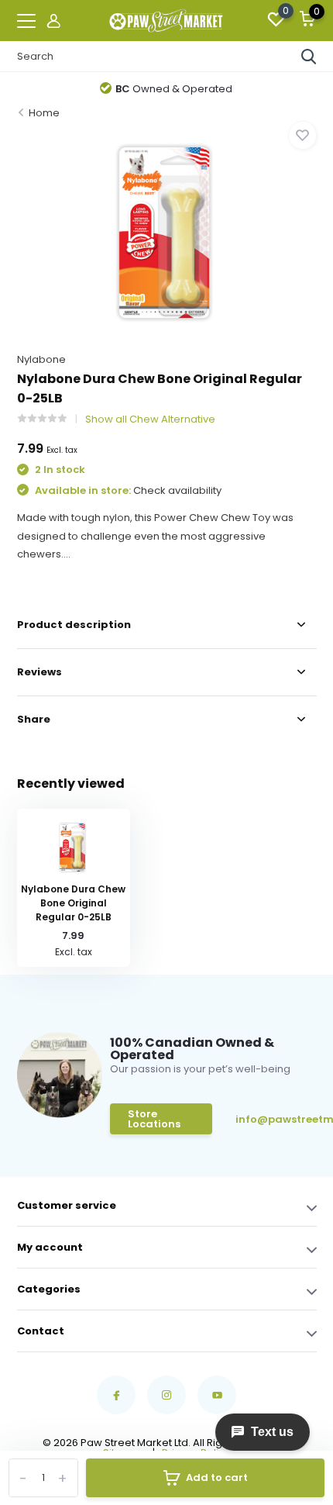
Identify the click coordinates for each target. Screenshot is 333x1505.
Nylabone (41, 359)
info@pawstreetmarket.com (274, 1119)
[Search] (309, 56)
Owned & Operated (173, 88)
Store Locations (154, 1118)
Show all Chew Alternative (150, 419)
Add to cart (217, 1477)
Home (44, 112)
